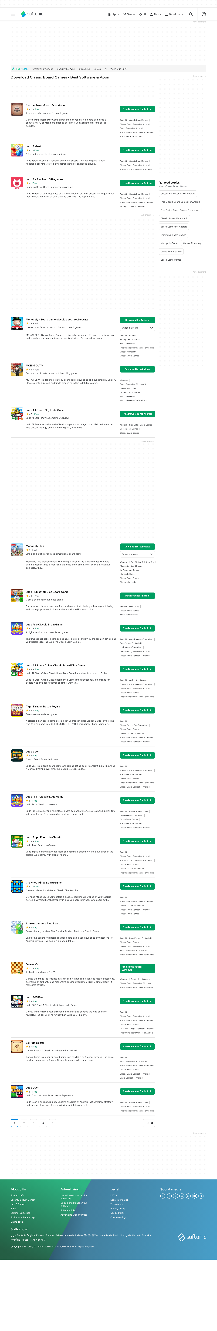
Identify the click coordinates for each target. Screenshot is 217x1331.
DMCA (113, 1195)
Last (147, 1123)
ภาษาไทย (15, 1239)
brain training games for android (134, 651)
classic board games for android (134, 124)
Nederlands (106, 1235)
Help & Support (19, 1204)
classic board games (138, 120)
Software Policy (69, 1210)
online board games (129, 429)
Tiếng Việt (35, 1239)
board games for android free (133, 950)
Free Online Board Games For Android (136, 169)
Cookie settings (118, 1217)
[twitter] (181, 1196)
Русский (136, 1235)
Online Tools (17, 1221)
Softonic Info (17, 1195)
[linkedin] (188, 1196)
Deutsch (21, 1235)
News (157, 14)
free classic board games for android (137, 132)
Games (131, 14)
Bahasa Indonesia (65, 1235)
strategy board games (130, 339)
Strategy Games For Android (132, 206)
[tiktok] (175, 1196)
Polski (116, 1235)
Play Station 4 (137, 562)
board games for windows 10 (133, 384)
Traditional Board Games (131, 136)
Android (123, 120)
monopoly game (127, 343)
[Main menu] (13, 14)
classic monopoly (128, 352)
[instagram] (169, 1196)
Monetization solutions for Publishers (74, 1197)
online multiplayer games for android (136, 1028)
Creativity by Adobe (42, 68)
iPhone (132, 335)
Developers (176, 14)
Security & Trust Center (23, 1199)
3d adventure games (129, 570)
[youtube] (194, 1196)
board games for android (131, 128)
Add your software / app (23, 1217)
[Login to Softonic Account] (203, 14)
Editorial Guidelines (20, 1212)
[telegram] (200, 1196)
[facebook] (162, 1196)
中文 (43, 1239)
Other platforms (130, 327)
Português (125, 1235)
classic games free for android (134, 725)
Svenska (146, 1235)
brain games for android (131, 643)
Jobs (13, 1208)
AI (144, 14)
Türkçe (24, 1239)
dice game (134, 606)
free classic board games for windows (137, 987)
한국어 (95, 1235)
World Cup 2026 (118, 68)
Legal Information (119, 1199)
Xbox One (150, 562)
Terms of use (117, 1204)
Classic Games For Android (141, 639)
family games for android (131, 815)
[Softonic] (32, 14)
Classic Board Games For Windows (135, 983)
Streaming (84, 68)
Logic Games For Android (131, 647)
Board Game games (129, 614)
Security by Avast (66, 68)
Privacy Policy (117, 1208)
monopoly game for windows (133, 400)
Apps (115, 14)
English (31, 1235)
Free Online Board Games (140, 425)
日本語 (87, 1235)
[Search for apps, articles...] (191, 14)
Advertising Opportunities (74, 1214)
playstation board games (131, 566)
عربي (13, 1235)
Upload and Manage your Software (74, 1204)
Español (40, 1235)
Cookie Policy (117, 1212)
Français (50, 1235)
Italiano (79, 1235)
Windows (124, 380)
